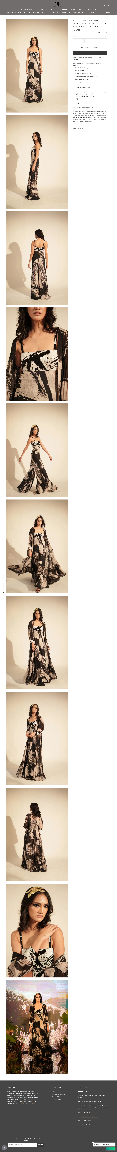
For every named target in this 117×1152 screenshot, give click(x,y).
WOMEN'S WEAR (27, 9)
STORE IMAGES (105, 12)
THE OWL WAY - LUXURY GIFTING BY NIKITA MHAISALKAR (26, 12)
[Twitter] (80, 128)
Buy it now (90, 52)
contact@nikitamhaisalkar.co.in (89, 1116)
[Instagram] (86, 1124)
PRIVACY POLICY (56, 1097)
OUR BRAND (66, 12)
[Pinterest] (82, 128)
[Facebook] (78, 128)
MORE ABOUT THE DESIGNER (29, 1103)
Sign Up (40, 1144)
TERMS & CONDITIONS (58, 1094)
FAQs (53, 1091)
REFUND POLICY (56, 1099)
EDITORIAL (92, 9)
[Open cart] (112, 5)
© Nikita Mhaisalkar (103, 1140)
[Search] (108, 5)
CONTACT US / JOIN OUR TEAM (85, 12)
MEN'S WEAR (40, 9)
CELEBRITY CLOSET (77, 9)
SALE (50, 9)
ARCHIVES (54, 12)
